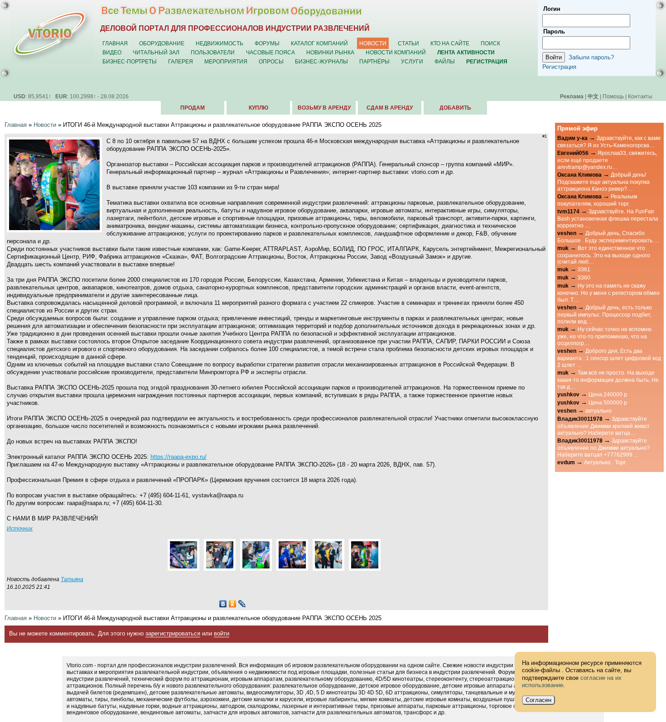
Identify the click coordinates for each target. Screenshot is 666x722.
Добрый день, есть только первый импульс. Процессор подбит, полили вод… (604, 314)
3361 (584, 269)
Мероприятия (225, 61)
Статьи (408, 43)
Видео (111, 52)
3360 (584, 277)
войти (221, 633)
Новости (372, 43)
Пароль (554, 31)
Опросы (271, 61)
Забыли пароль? (591, 57)
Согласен (538, 700)
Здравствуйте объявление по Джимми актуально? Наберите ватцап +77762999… (603, 447)
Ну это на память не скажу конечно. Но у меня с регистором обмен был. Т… (608, 293)
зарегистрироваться (172, 633)
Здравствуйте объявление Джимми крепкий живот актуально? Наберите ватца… (603, 426)
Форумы (267, 43)
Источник (20, 528)
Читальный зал (156, 52)
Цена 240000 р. (608, 394)
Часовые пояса (270, 52)
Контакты (640, 96)
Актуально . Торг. (605, 462)
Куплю (258, 108)
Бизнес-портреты (129, 61)
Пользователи (213, 52)
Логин (551, 8)
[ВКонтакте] (223, 604)
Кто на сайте (449, 43)
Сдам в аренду (390, 108)
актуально (598, 411)
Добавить (455, 108)
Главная (115, 43)
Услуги (412, 61)
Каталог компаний (319, 43)
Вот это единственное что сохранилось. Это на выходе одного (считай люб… (603, 255)
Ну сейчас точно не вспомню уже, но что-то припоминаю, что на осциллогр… (604, 336)
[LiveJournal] (242, 604)
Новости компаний (396, 52)
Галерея (180, 61)
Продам (192, 108)
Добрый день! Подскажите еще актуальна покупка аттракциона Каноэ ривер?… (603, 182)
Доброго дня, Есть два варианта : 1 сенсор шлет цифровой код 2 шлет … (609, 358)
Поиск (490, 43)
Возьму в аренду (324, 108)
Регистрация (559, 66)
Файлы (444, 61)
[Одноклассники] (232, 604)
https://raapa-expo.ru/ (178, 456)
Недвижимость (219, 43)
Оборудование (161, 43)
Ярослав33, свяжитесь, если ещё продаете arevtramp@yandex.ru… (607, 160)
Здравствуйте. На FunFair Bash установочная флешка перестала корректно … (607, 218)
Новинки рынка (330, 52)
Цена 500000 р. (608, 402)
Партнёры (374, 61)
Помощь (613, 96)
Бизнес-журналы (321, 61)
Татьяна (72, 579)
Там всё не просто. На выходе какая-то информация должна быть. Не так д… (608, 380)
